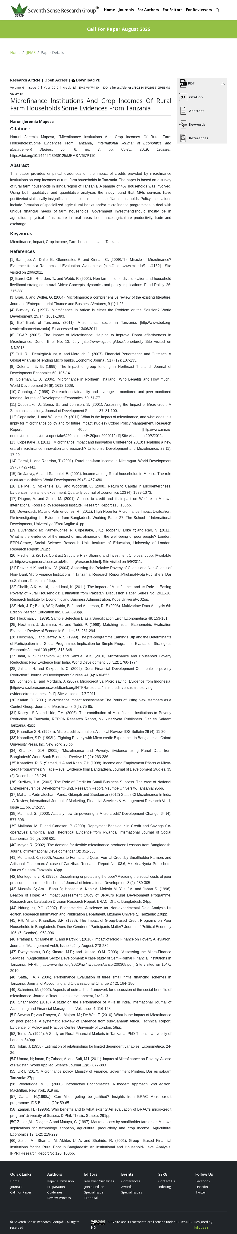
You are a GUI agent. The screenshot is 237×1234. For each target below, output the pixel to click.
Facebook (202, 1181)
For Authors (148, 9)
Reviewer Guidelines (99, 1181)
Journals (126, 9)
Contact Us (166, 1181)
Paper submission (60, 1181)
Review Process (59, 1198)
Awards (126, 1186)
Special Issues (131, 1192)
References (198, 138)
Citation (196, 97)
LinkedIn (201, 1186)
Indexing (164, 1186)
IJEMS (31, 52)
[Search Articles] (217, 10)
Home (109, 9)
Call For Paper (20, 1192)
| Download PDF (85, 80)
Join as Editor (94, 1186)
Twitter (200, 1192)
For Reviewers (199, 9)
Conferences (130, 1181)
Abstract (196, 110)
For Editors (172, 9)
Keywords (197, 124)
